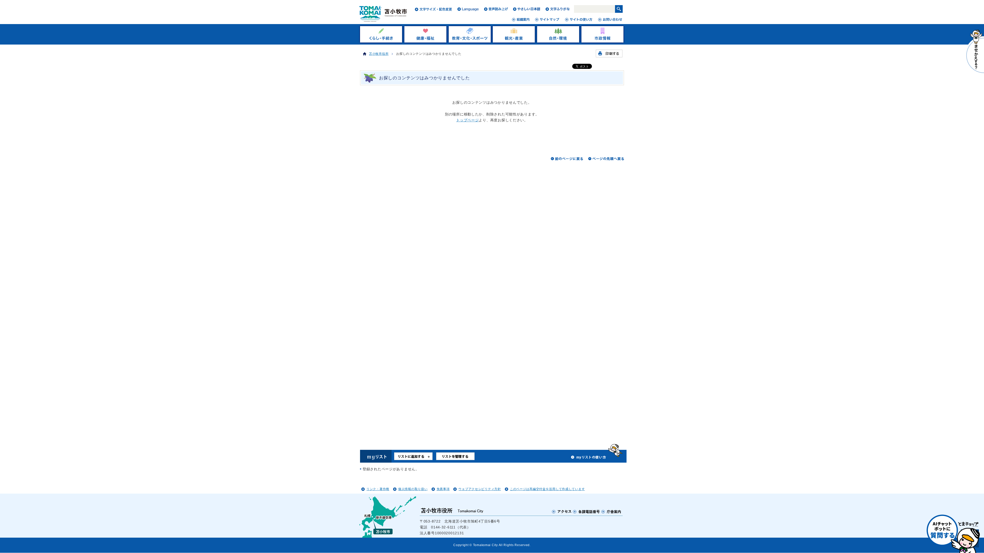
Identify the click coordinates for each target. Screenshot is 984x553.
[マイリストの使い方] (589, 458)
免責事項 (443, 489)
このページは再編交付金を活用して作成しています (547, 489)
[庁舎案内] (611, 511)
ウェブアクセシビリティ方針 (479, 489)
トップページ (467, 120)
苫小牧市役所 (378, 53)
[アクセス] (562, 511)
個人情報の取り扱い (412, 489)
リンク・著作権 (377, 489)
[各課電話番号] (586, 511)
